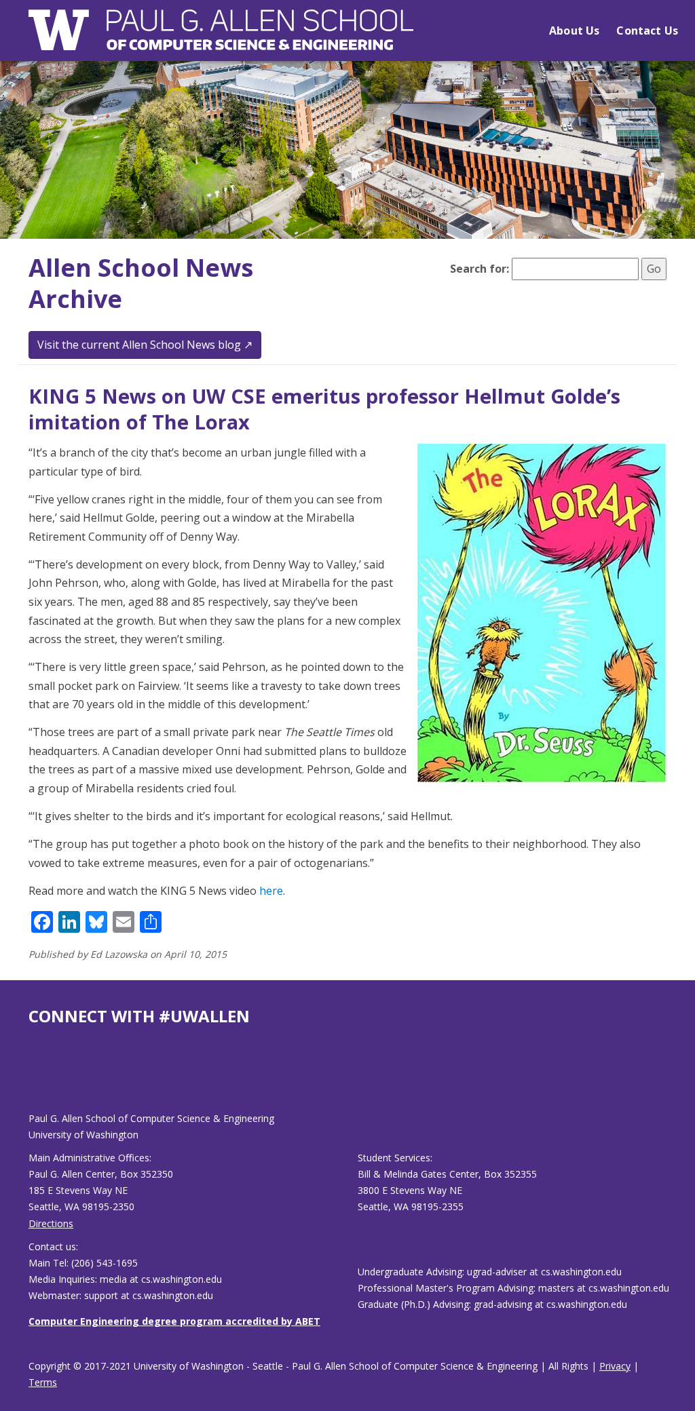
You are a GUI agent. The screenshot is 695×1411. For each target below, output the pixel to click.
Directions (51, 1223)
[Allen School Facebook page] (32, 1079)
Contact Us (647, 30)
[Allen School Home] (221, 38)
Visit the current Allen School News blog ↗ (144, 344)
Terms (43, 1382)
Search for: (479, 268)
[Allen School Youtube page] (38, 1079)
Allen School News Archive (141, 283)
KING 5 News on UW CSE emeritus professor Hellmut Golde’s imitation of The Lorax (324, 409)
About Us (574, 30)
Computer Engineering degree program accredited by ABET (174, 1321)
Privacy (615, 1365)
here (271, 890)
